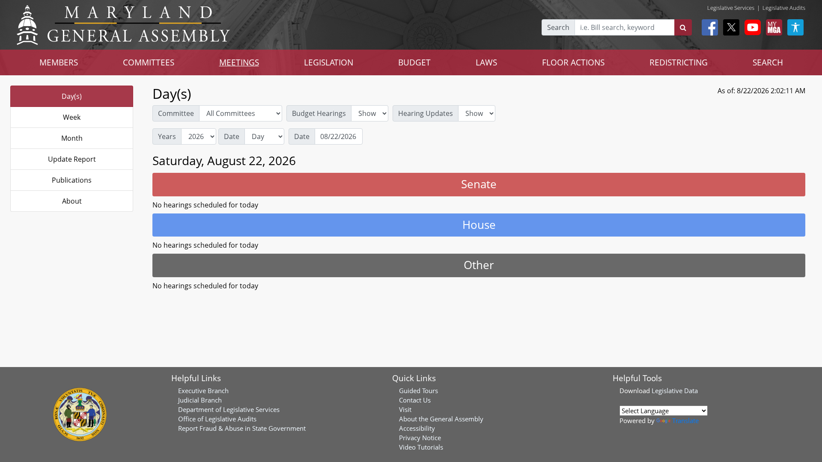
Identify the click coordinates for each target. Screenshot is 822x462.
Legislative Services (730, 8)
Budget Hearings (319, 113)
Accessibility (417, 428)
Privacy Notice (420, 437)
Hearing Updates (425, 113)
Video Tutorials (421, 447)
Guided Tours (418, 390)
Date (231, 136)
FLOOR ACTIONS (573, 62)
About (72, 201)
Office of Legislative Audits (217, 419)
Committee (176, 113)
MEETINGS (239, 62)
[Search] (683, 27)
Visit (405, 409)
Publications (72, 180)
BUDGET (414, 62)
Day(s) (72, 96)
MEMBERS (58, 62)
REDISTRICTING (678, 62)
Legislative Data (675, 390)
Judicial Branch (200, 400)
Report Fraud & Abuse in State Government (242, 428)
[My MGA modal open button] (772, 27)
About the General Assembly (441, 419)
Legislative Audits (783, 8)
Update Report (72, 159)
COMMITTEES (148, 62)
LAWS (486, 62)
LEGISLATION (328, 62)
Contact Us (415, 400)
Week (71, 117)
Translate (685, 420)
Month (72, 138)
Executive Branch (203, 390)
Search (558, 27)
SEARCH (768, 62)
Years (167, 136)
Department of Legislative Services (229, 409)
